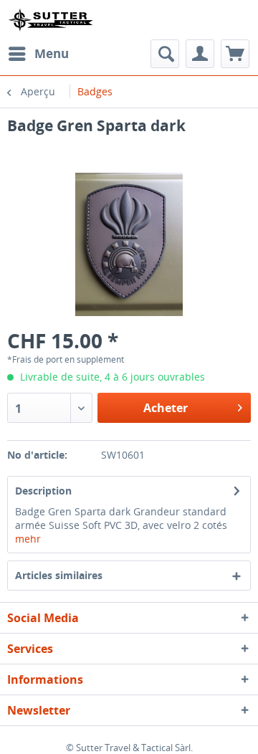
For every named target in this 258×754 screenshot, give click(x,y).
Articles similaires (58, 575)
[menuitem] (38, 53)
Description (43, 490)
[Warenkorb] (235, 53)
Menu (51, 53)
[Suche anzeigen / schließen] (164, 53)
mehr (28, 538)
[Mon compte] (200, 53)
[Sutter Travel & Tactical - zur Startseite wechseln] (50, 19)
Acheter (165, 408)
